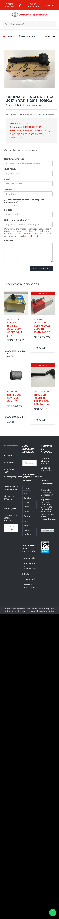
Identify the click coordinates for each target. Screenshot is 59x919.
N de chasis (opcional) (16, 220)
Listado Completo (29, 586)
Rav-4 (27, 521)
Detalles (20, 351)
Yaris (26, 493)
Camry (27, 516)
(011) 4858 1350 (9, 470)
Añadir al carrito (10, 353)
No (14, 205)
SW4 (26, 526)
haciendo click (30, 236)
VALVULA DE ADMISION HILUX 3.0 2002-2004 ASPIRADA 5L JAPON (14, 327)
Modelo (8, 210)
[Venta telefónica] (52, 912)
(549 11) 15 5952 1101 (10, 497)
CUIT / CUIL (10, 169)
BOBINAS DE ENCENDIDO (35, 130)
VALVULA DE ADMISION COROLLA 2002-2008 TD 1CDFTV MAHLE (42, 326)
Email (8, 179)
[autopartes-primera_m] (29, 13)
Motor (27, 574)
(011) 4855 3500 (9, 463)
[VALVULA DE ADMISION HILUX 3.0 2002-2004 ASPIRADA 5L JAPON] (16, 303)
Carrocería (29, 558)
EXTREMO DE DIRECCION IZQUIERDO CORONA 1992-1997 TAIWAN (42, 398)
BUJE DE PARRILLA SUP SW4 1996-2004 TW (14, 396)
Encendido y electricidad (29, 566)
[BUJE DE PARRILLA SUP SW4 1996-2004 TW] (16, 375)
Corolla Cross (27, 505)
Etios (26, 511)
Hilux (26, 488)
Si (7, 205)
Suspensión (29, 579)
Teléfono (9, 189)
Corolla (27, 498)
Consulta (9, 241)
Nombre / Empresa (14, 159)
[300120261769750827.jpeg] (29, 69)
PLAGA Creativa (46, 611)
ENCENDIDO (15, 134)
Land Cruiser (27, 532)
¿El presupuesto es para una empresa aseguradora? (24, 201)
